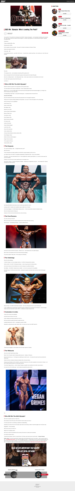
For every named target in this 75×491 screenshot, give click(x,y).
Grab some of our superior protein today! (38, 441)
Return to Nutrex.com (70, 1)
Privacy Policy (37, 487)
